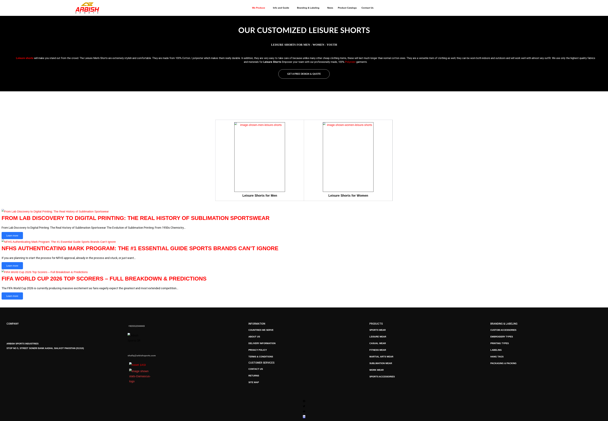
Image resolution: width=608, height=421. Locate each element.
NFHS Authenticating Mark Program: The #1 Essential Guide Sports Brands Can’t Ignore (140, 248)
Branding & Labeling (308, 8)
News (330, 8)
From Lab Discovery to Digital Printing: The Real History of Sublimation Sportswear (135, 218)
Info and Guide (281, 8)
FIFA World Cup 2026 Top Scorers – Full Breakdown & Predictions (104, 278)
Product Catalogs (347, 8)
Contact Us (367, 8)
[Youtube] (304, 411)
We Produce (258, 8)
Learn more (12, 235)
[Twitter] (304, 406)
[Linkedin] (304, 416)
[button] (529, 8)
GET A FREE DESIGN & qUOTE (304, 74)
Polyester (350, 62)
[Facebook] (304, 401)
